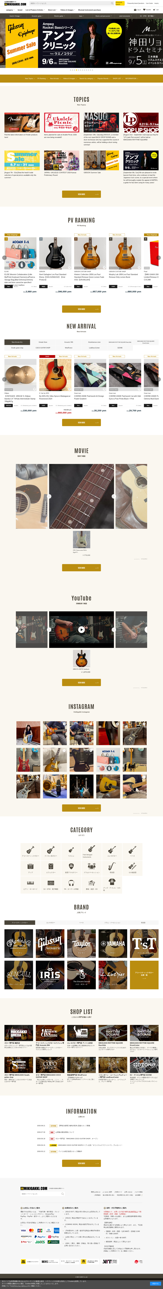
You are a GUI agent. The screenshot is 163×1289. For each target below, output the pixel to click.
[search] (112, 3)
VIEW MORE (81, 194)
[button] (70, 70)
